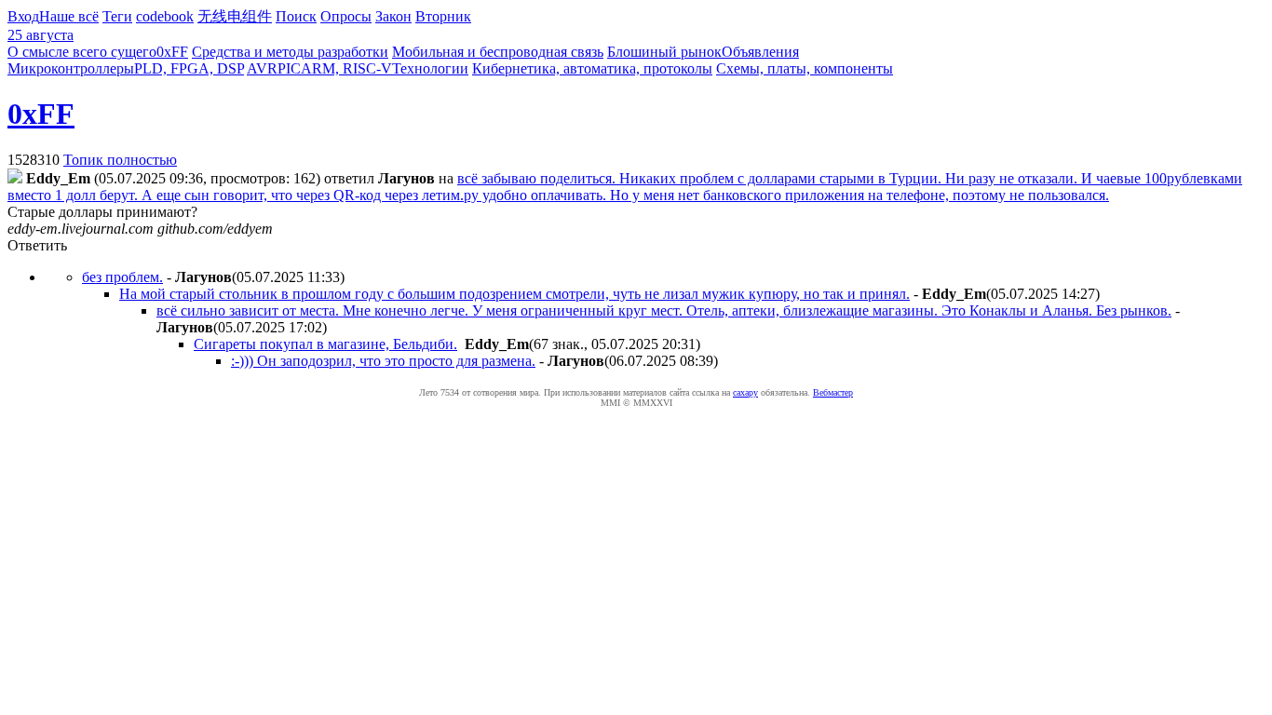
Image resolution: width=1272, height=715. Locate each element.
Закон (393, 16)
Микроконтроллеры (70, 68)
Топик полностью (120, 160)
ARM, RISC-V (346, 68)
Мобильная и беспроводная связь (497, 52)
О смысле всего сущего (81, 52)
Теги (117, 16)
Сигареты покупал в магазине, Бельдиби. (325, 344)
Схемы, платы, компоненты (804, 68)
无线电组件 (234, 16)
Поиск (296, 16)
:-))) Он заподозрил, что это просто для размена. (383, 361)
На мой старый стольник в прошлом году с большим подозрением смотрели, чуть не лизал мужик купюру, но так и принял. (514, 294)
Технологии (430, 68)
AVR (262, 68)
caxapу (745, 392)
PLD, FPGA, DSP (189, 68)
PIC (289, 68)
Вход (23, 16)
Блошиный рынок (664, 52)
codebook (165, 16)
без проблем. (122, 277)
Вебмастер (833, 392)
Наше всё (69, 16)
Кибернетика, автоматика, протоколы (592, 68)
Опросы (346, 16)
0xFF (172, 52)
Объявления (760, 52)
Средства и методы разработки (290, 52)
